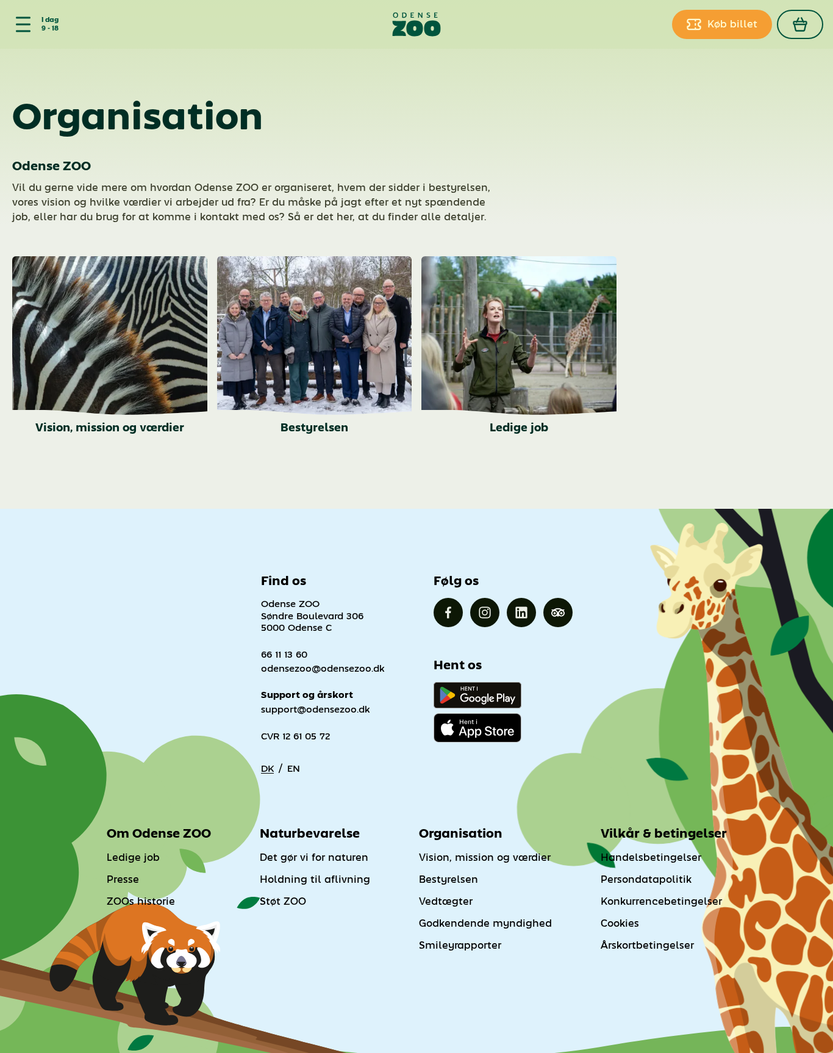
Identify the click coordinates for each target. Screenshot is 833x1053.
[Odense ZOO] (416, 24)
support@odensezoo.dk (315, 709)
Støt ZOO (283, 901)
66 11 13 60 (284, 654)
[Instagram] (484, 612)
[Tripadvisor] (558, 612)
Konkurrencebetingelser (661, 901)
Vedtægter (446, 901)
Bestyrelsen (448, 879)
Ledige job (133, 857)
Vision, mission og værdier (485, 857)
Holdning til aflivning (315, 879)
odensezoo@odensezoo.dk (323, 668)
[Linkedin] (521, 612)
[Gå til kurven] (800, 24)
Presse (123, 879)
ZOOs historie (141, 901)
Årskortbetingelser (647, 945)
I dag (50, 20)
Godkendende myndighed (485, 923)
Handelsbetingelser (651, 857)
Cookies (620, 923)
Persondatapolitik (646, 879)
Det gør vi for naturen (314, 857)
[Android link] (477, 695)
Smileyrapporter (460, 945)
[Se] (21, 24)
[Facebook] (448, 612)
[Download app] (477, 727)
